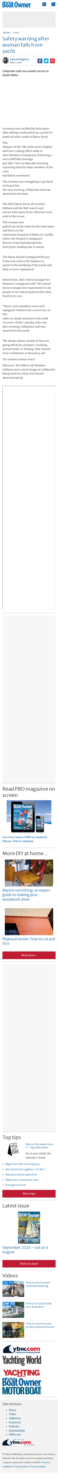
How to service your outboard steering (38, 1284)
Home (6, 32)
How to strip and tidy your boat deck (39, 1305)
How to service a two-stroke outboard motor (40, 1325)
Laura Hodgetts (19, 59)
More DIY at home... (25, 853)
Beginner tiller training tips (22, 1164)
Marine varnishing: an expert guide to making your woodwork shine (26, 895)
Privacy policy (21, 1466)
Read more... (29, 955)
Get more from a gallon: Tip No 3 (25, 1169)
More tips (29, 1193)
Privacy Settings (38, 1466)
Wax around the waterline (21, 1174)
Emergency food (15, 1185)
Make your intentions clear (22, 1179)
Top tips (11, 1137)
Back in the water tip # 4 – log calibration (39, 1146)
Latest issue (15, 1206)
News (16, 32)
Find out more (29, 1263)
